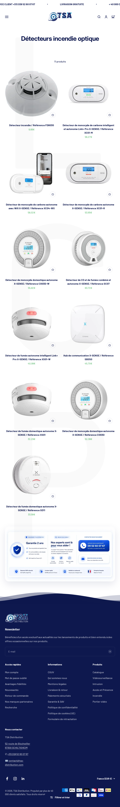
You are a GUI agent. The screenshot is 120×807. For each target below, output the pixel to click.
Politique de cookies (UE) (61, 713)
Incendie (97, 695)
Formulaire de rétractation (62, 719)
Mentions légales (57, 683)
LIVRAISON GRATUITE (72, 4)
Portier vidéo (100, 701)
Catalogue (98, 672)
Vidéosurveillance (102, 677)
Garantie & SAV (56, 701)
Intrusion (98, 683)
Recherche (11, 707)
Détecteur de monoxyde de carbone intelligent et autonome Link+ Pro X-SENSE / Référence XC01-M (88, 129)
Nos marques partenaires (19, 701)
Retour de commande (17, 695)
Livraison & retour (58, 689)
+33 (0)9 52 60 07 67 (18, 754)
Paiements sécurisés (59, 695)
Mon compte (11, 672)
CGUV (51, 672)
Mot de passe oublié (16, 677)
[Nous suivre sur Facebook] (7, 779)
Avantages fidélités (15, 683)
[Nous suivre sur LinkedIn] (23, 779)
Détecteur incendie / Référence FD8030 (31, 125)
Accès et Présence (103, 689)
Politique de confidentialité (63, 707)
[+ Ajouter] (53, 115)
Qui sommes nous (57, 677)
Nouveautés (11, 689)
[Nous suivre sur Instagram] (15, 779)
